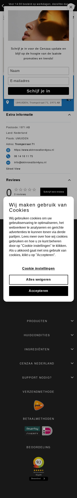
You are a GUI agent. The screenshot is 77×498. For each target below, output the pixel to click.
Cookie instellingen (38, 268)
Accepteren (38, 291)
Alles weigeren (38, 279)
